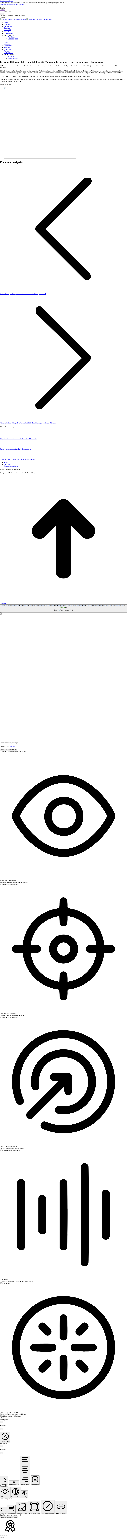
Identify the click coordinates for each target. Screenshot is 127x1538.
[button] (1, 614)
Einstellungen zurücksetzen (9, 1517)
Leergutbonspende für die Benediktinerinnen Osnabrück (17, 459)
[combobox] (63, 608)
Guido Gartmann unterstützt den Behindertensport (15, 449)
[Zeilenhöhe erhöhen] (1, 1446)
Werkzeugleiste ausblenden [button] (9, 749)
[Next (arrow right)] (3, 1537)
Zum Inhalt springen (6, 1)
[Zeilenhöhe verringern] (1, 1453)
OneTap (12, 746)
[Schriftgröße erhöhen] (1, 1422)
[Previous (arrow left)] (1, 1537)
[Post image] (5, 437)
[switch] (9, 884)
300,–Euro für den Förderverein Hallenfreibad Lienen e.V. (18, 439)
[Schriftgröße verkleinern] (1, 1429)
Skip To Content (5, 1515)
